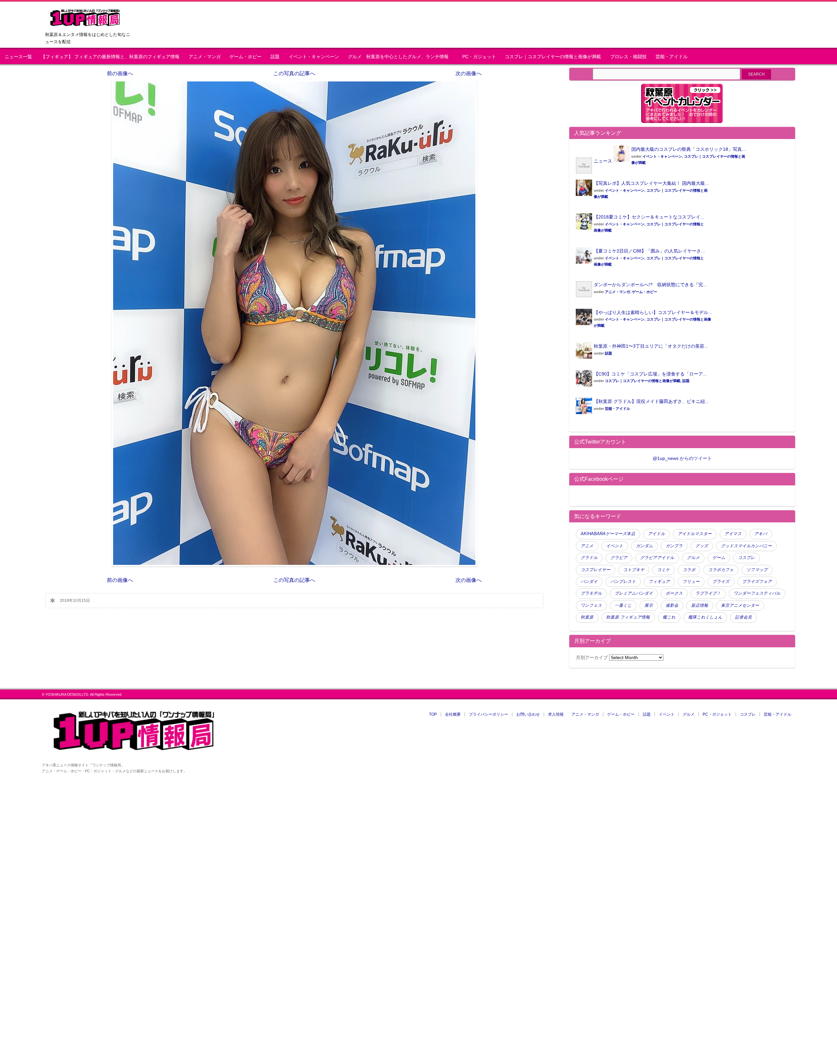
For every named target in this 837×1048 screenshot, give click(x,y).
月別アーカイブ (592, 657)
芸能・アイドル (672, 56)
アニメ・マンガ (205, 56)
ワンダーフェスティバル (757, 593)
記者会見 (743, 617)
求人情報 (556, 714)
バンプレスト (623, 581)
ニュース (603, 161)
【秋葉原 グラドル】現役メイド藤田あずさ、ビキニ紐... (651, 401)
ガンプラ (674, 546)
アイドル (656, 534)
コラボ (689, 570)
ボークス (674, 593)
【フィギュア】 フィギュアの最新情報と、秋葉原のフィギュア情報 (110, 56)
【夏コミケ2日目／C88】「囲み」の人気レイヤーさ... (649, 250)
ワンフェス (591, 605)
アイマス (733, 534)
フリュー (691, 581)
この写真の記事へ (294, 73)
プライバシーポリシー (488, 714)
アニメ (587, 546)
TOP (433, 714)
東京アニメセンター (740, 605)
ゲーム (718, 557)
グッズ (701, 546)
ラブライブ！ (708, 593)
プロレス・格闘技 (628, 56)
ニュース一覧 (18, 56)
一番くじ (623, 605)
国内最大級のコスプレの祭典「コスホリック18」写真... (688, 149)
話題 (275, 56)
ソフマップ (757, 570)
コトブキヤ (633, 570)
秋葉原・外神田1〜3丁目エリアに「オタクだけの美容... (651, 346)
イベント (614, 546)
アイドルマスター (695, 534)
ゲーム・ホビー (246, 56)
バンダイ (589, 581)
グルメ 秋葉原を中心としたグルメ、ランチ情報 (400, 56)
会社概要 (453, 714)
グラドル (589, 557)
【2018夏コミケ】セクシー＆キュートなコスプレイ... (649, 216)
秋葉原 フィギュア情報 (628, 617)
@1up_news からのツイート (682, 458)
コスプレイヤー (595, 570)
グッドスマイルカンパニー (746, 546)
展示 (648, 605)
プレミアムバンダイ (634, 593)
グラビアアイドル (657, 557)
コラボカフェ (721, 570)
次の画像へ (468, 73)
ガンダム (644, 546)
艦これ (669, 617)
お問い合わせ (528, 714)
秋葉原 (587, 617)
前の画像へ (120, 73)
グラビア (618, 557)
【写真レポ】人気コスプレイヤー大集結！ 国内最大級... (651, 183)
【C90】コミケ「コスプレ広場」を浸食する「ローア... (650, 373)
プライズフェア (757, 581)
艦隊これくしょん (705, 617)
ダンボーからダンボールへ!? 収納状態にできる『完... (650, 284)
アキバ (760, 534)
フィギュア (659, 581)
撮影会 (672, 605)
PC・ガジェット (479, 56)
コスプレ (746, 557)
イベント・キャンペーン (314, 56)
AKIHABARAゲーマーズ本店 (608, 534)
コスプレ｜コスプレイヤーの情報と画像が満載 (553, 56)
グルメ (693, 557)
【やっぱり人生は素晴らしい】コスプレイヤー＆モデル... (653, 312)
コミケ (663, 570)
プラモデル (591, 593)
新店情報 (699, 605)
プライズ (720, 581)
